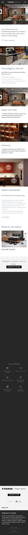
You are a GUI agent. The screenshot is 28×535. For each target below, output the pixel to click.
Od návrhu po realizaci (7, 380)
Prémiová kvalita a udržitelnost (7, 390)
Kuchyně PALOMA (8, 249)
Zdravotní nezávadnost (20, 390)
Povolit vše (14, 527)
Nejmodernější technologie (20, 381)
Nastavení (14, 531)
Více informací (5, 217)
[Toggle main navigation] (2, 2)
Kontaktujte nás (14, 267)
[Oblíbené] (25, 2)
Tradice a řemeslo (20, 371)
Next (25, 238)
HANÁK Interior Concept (7, 371)
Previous (3, 238)
